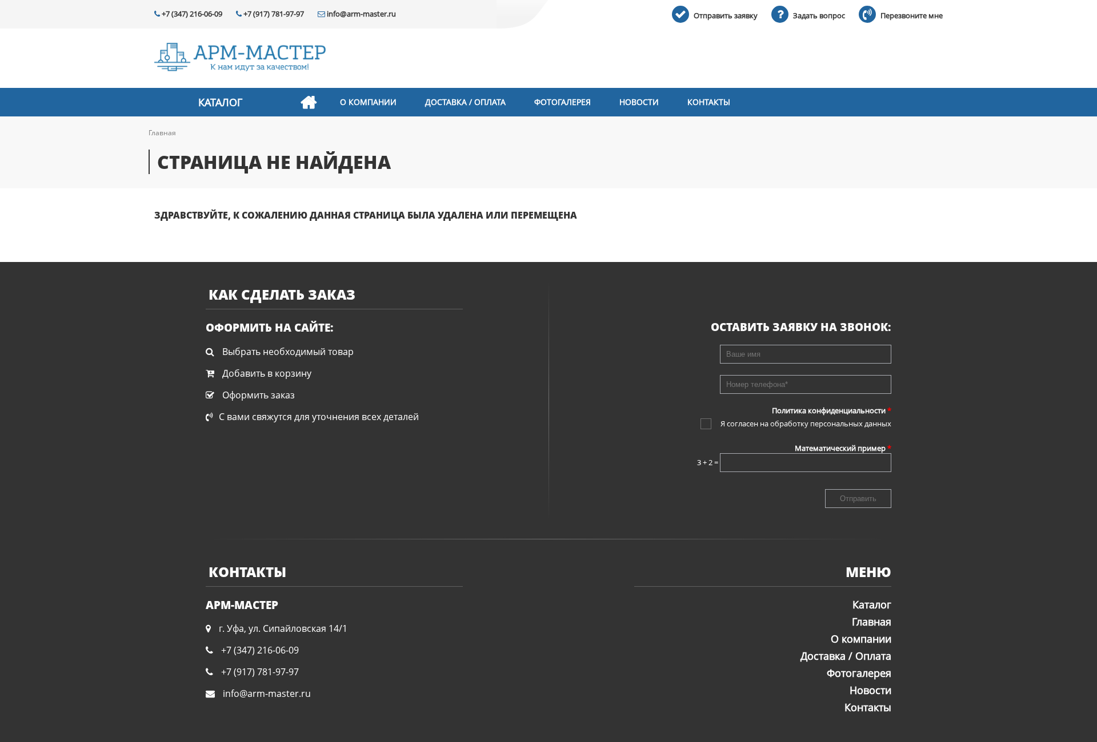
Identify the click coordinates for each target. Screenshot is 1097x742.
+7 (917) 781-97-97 (273, 14)
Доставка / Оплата (465, 101)
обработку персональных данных (830, 423)
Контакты (708, 101)
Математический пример (843, 448)
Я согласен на (805, 423)
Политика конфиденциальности (831, 410)
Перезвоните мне (911, 15)
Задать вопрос (818, 15)
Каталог (220, 102)
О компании (368, 101)
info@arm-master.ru (360, 14)
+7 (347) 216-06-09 (191, 14)
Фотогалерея (562, 101)
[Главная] (240, 58)
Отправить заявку (725, 15)
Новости (639, 101)
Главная (308, 102)
